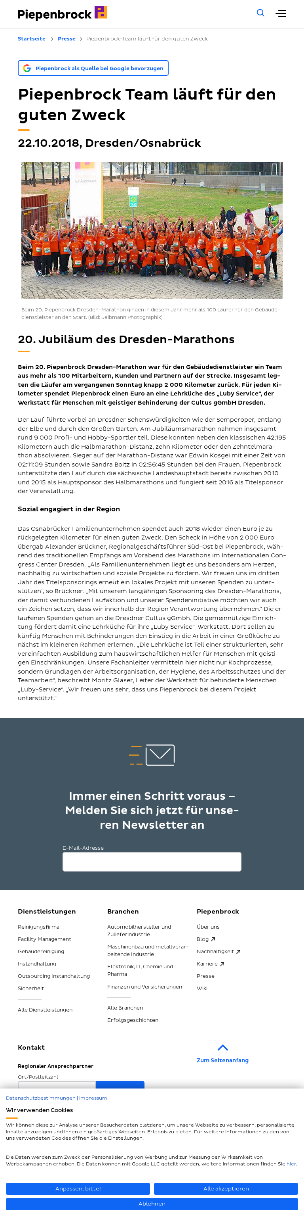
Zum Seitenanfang (223, 1060)
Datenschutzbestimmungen (41, 1098)
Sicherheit (31, 988)
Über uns (208, 927)
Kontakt (31, 1048)
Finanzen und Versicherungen (144, 987)
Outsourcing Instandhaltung (54, 976)
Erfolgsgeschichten (132, 1020)
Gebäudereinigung (41, 951)
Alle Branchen (125, 1008)
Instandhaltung (37, 964)
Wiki (202, 988)
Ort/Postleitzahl (38, 1077)
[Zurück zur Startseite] (126, 13)
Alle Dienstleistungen (45, 1010)
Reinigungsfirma (38, 927)
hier (291, 1164)
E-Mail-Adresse (83, 848)
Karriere (207, 964)
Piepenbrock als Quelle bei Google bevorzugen (99, 68)
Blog (203, 939)
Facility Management (44, 939)
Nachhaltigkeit (215, 951)
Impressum (93, 1098)
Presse (206, 976)
